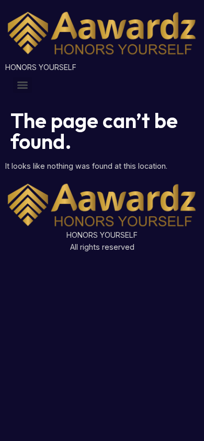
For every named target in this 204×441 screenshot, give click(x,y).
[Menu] (22, 85)
